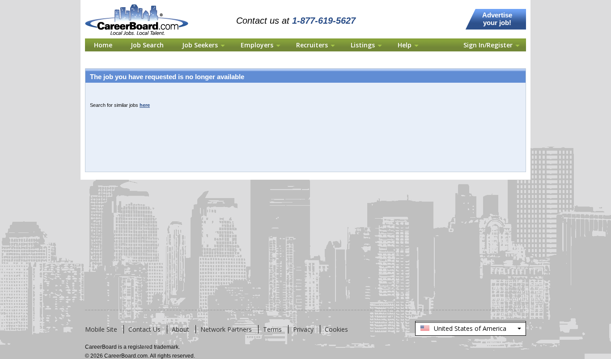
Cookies (336, 329)
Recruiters (312, 45)
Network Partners (226, 329)
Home (103, 45)
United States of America (470, 330)
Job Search (147, 45)
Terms (272, 329)
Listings (363, 45)
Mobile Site (101, 329)
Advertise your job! (497, 18)
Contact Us (144, 329)
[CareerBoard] (141, 5)
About (180, 329)
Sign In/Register (488, 45)
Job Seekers (200, 45)
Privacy (303, 329)
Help (405, 45)
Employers (257, 45)
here (145, 105)
